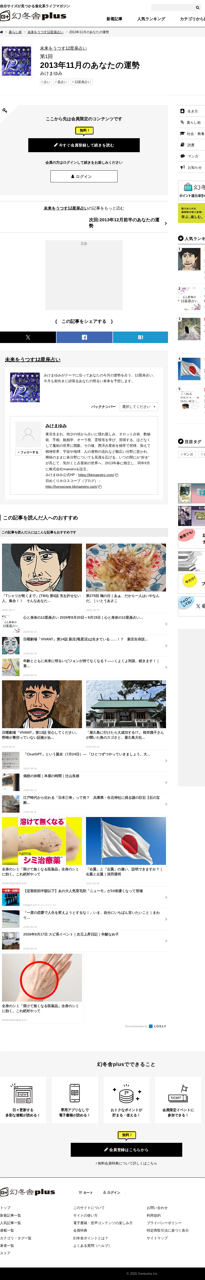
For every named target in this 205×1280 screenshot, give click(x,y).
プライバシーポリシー (164, 1223)
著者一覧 (7, 1246)
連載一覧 (7, 1230)
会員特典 (80, 1230)
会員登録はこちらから (129, 1150)
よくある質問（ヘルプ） (92, 1246)
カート (88, 1192)
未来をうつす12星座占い (46, 32)
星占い (62, 82)
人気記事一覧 (10, 1223)
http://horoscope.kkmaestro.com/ (72, 486)
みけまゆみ (56, 425)
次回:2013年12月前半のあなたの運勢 (124, 222)
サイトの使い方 (85, 1215)
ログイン (84, 176)
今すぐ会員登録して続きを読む (86, 145)
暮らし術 (15, 32)
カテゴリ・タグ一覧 (16, 1238)
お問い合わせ (157, 1208)
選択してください (136, 407)
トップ (5, 1208)
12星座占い (82, 82)
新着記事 (114, 19)
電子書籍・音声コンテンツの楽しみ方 (103, 1223)
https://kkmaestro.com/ (96, 475)
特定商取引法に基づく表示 (168, 1230)
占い (47, 82)
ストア (5, 1253)
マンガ (188, 454)
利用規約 (154, 1215)
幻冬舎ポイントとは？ (90, 1238)
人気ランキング (151, 19)
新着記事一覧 (10, 1215)
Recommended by (136, 1026)
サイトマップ (157, 1238)
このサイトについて (89, 1208)
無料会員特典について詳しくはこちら (127, 1163)
